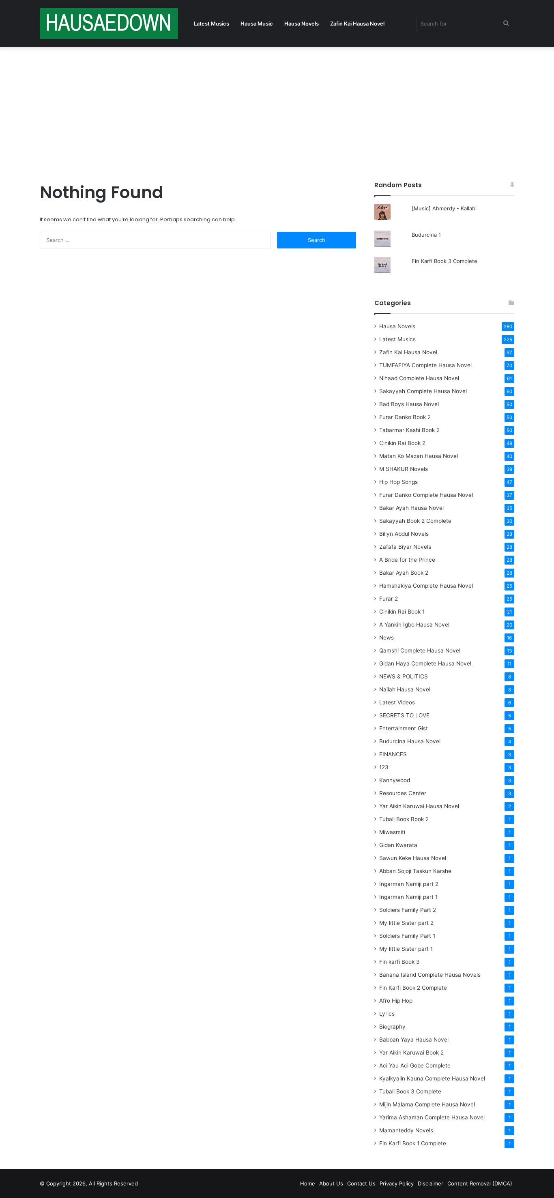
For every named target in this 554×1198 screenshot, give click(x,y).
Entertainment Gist (403, 728)
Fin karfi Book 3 (399, 961)
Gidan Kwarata (398, 845)
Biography (392, 1026)
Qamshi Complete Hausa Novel (419, 650)
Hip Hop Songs (398, 482)
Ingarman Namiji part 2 (408, 884)
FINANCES (393, 754)
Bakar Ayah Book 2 (403, 572)
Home (307, 1183)
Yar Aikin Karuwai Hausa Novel (419, 806)
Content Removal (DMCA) (479, 1183)
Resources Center (402, 793)
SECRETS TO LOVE (404, 715)
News (386, 637)
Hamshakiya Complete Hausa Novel (426, 585)
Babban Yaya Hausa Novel (414, 1039)
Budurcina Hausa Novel (409, 741)
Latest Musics (211, 23)
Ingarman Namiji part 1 (408, 897)
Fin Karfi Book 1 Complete (412, 1143)
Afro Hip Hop (395, 1000)
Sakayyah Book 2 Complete (415, 521)
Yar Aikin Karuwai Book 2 (411, 1052)
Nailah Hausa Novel (404, 689)
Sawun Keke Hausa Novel (412, 858)
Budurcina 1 (426, 234)
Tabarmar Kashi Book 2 (409, 430)
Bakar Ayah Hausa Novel (411, 508)
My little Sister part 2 (406, 923)
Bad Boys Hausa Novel (409, 404)
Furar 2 (388, 598)
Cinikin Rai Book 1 (402, 611)
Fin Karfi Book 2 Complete (413, 987)
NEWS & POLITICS (403, 676)
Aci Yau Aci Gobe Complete (415, 1065)
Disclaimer (430, 1183)
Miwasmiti (392, 832)
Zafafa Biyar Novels (405, 546)
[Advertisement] (277, 112)
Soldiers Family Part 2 (407, 910)
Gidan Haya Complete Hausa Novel (425, 663)
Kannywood (394, 780)
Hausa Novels (301, 23)
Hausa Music (256, 23)
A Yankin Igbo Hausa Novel (414, 624)
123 (384, 767)
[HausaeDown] (109, 23)
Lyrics (387, 1013)
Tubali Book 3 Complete (410, 1091)
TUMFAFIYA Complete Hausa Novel (425, 365)
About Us (331, 1183)
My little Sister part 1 (406, 949)
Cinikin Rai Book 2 (402, 443)
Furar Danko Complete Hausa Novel (426, 495)
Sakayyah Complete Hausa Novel (423, 391)
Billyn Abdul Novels (404, 534)
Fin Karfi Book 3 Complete (444, 261)
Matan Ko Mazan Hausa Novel (418, 456)
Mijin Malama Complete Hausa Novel (427, 1104)
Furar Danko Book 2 (405, 417)
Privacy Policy (397, 1183)
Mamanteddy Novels (406, 1130)
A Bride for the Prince (407, 559)
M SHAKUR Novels (403, 469)
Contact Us (361, 1183)
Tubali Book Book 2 (404, 819)
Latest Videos (397, 702)
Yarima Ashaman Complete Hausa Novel (432, 1117)
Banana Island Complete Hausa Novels (430, 974)
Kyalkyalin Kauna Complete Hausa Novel (432, 1078)
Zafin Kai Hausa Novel (357, 23)
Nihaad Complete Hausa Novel (419, 378)
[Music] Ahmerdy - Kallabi (444, 208)
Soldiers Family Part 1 (407, 936)
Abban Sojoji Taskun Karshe (415, 871)
